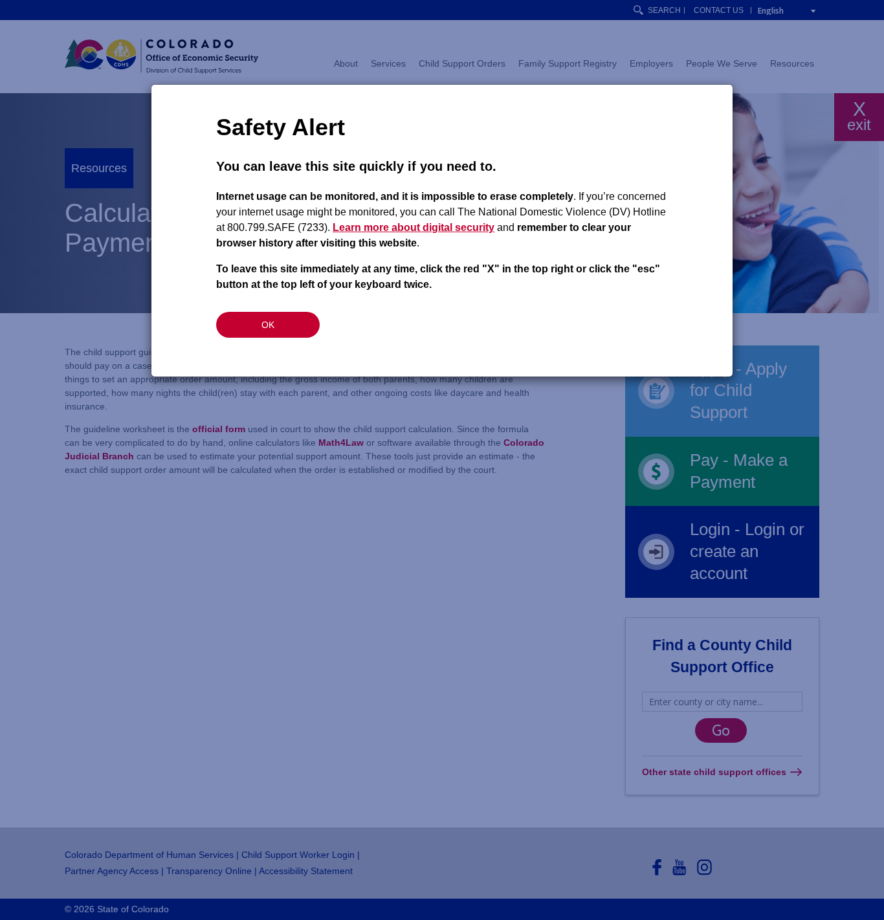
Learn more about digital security (413, 227)
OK (267, 325)
